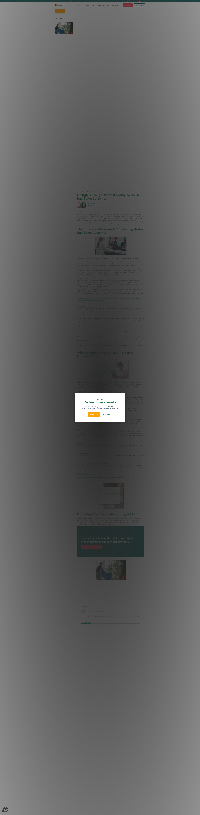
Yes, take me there (93, 414)
